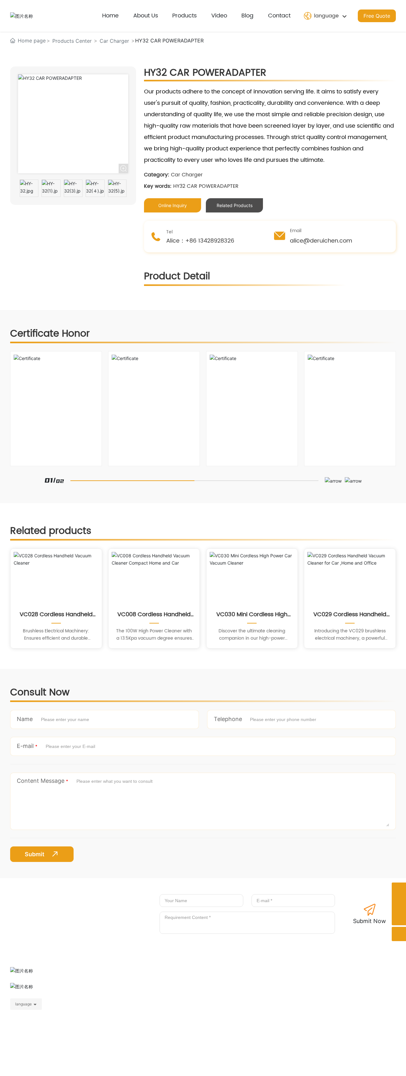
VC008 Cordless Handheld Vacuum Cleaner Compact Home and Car (154, 614)
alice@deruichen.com (338, 997)
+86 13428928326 (322, 986)
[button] (333, 480)
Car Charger (114, 41)
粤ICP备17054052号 (171, 1065)
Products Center (72, 41)
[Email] (399, 904)
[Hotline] (399, 890)
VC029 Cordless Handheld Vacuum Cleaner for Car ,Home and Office (349, 614)
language (23, 1004)
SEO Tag (335, 1065)
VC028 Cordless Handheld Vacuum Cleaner (56, 614)
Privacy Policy (306, 1064)
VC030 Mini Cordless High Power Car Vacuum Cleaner (252, 614)
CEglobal (386, 1065)
